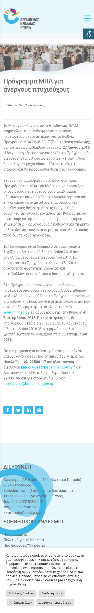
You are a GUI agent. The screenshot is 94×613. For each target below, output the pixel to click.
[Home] (21, 18)
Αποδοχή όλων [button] (51, 593)
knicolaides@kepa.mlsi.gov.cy (47, 367)
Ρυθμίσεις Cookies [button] (21, 593)
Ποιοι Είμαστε (15, 534)
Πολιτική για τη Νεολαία (23, 540)
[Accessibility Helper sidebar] (88, 34)
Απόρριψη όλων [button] (21, 602)
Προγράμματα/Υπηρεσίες (24, 545)
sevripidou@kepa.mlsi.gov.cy (28, 384)
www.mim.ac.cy (16, 312)
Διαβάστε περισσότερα (54, 602)
